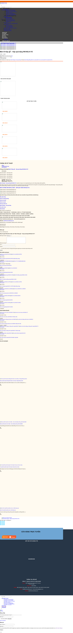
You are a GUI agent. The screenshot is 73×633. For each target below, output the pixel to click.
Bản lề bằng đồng (27, 59)
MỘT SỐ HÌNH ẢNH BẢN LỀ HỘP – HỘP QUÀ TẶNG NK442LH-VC (15, 187)
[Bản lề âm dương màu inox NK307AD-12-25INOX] (13, 288)
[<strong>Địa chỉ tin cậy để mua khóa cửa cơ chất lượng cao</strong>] (9, 508)
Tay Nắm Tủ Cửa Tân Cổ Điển (11, 11)
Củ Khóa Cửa (8, 21)
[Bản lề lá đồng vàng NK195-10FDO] (10, 295)
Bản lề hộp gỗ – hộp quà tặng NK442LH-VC (18, 169)
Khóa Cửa (4, 35)
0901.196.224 (2, 522)
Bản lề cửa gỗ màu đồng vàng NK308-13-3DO (8, 279)
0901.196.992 (5, 111)
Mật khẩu (2, 616)
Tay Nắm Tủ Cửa (7, 9)
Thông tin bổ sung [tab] (5, 166)
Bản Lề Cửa (6, 22)
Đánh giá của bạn (3, 235)
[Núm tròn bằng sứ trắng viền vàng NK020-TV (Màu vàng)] (19, 326)
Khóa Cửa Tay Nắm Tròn (10, 20)
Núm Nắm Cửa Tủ (9, 12)
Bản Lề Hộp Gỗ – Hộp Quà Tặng (11, 23)
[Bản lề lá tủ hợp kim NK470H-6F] (12, 261)
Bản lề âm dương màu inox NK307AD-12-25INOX (9, 293)
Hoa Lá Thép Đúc (9, 25)
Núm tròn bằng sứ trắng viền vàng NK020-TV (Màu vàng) (10, 330)
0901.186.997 (5, 157)
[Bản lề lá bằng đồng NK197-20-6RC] (10, 302)
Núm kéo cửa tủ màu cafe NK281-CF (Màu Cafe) (8, 316)
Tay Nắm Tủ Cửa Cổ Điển (8, 600)
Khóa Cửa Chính (9, 18)
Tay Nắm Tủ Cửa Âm (9, 15)
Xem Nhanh (2, 255)
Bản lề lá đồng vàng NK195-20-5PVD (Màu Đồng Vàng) (10, 258)
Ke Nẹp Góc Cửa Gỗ (7, 30)
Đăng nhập (9, 618)
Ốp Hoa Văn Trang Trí (8, 29)
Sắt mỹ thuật (2, 208)
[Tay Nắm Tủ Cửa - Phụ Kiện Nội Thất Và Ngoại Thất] (3, 3)
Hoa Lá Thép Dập (9, 27)
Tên (1, 244)
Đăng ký (1, 629)
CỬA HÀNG (4, 33)
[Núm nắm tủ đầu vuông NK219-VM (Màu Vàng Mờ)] (12, 333)
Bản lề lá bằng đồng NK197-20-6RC (6, 306)
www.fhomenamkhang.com (8, 220)
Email (1, 246)
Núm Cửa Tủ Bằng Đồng (10, 13)
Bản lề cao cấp (33, 59)
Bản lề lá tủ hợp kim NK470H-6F (6, 265)
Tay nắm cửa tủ (3, 207)
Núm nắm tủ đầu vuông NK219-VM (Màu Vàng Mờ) (9, 337)
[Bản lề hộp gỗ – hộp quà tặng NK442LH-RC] (10, 518)
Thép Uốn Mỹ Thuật (9, 26)
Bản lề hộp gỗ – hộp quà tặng (5, 205)
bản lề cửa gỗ (46, 59)
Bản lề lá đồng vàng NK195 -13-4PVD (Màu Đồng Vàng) (10, 286)
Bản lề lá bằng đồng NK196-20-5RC (6, 272)
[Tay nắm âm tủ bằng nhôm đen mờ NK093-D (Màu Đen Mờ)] (16, 319)
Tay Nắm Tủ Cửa (5, 34)
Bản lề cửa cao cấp (40, 59)
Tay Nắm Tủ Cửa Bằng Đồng (11, 14)
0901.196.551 (5, 134)
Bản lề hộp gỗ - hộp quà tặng (16, 59)
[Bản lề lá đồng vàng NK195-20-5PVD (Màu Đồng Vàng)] (11, 254)
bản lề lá (50, 59)
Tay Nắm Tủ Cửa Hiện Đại (8, 599)
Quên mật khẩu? (3, 620)
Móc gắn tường (3, 196)
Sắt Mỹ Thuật (6, 24)
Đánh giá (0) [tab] (4, 167)
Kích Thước (2, 55)
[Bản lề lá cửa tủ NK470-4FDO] (7, 517)
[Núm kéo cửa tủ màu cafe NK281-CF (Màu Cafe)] (14, 312)
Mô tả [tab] (3, 165)
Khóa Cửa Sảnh (9, 17)
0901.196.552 (5, 146)
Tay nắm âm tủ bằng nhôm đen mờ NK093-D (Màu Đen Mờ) (10, 323)
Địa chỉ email (2, 624)
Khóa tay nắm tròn (3, 203)
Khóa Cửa (6, 16)
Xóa (12, 55)
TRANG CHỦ (4, 32)
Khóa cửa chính (3, 200)
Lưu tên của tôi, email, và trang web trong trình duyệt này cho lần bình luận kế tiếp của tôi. (17, 248)
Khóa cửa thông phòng (4, 198)
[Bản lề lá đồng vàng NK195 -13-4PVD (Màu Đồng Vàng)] (11, 281)
